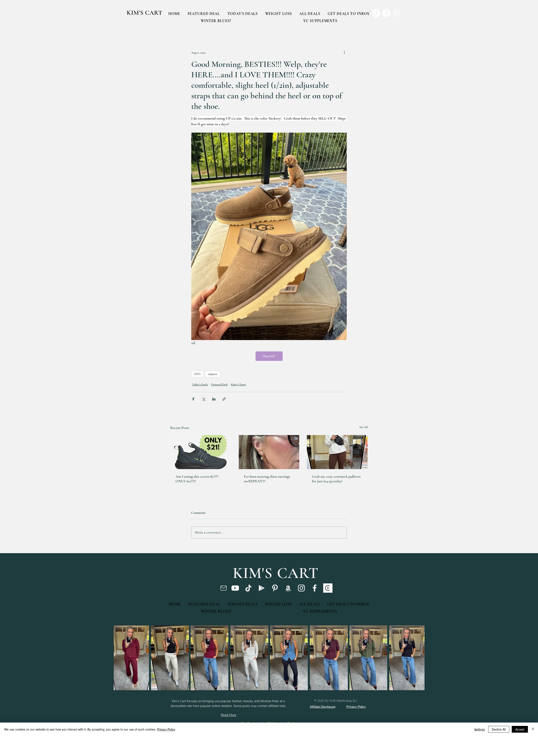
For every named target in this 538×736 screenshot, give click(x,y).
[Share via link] (224, 399)
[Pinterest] (275, 588)
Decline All (499, 729)
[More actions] (344, 52)
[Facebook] (314, 588)
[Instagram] (301, 588)
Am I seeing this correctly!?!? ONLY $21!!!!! (196, 478)
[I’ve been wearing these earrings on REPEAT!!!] (269, 452)
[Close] (532, 729)
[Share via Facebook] (193, 399)
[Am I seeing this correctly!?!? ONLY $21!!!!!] (200, 452)
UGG (197, 374)
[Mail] (223, 588)
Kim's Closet (238, 384)
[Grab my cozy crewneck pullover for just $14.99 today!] (337, 452)
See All (363, 427)
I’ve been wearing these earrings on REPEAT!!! (267, 478)
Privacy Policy (166, 729)
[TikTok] (248, 588)
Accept (519, 729)
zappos (212, 374)
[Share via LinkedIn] (214, 399)
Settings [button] (479, 729)
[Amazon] (288, 588)
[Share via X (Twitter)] (204, 399)
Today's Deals (200, 384)
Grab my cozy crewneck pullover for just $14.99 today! (336, 478)
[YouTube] (235, 588)
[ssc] (327, 588)
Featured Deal (219, 384)
